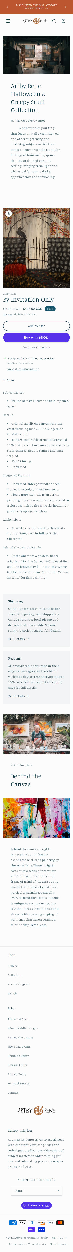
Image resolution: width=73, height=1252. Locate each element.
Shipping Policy (18, 1055)
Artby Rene (20, 1238)
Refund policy (59, 1238)
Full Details (16, 639)
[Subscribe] (57, 1191)
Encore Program (19, 984)
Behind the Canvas (20, 1037)
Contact (13, 1092)
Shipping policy (59, 1244)
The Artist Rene (18, 1019)
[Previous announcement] (7, 7)
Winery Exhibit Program (24, 1028)
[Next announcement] (65, 7)
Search (12, 993)
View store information (23, 369)
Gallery (12, 965)
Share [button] (11, 380)
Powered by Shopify (37, 1238)
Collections (15, 975)
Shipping (7, 314)
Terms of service (37, 1244)
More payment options (36, 347)
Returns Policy (17, 1065)
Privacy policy (17, 1244)
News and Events (19, 1046)
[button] (8, 20)
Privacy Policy (17, 1074)
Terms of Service (19, 1083)
